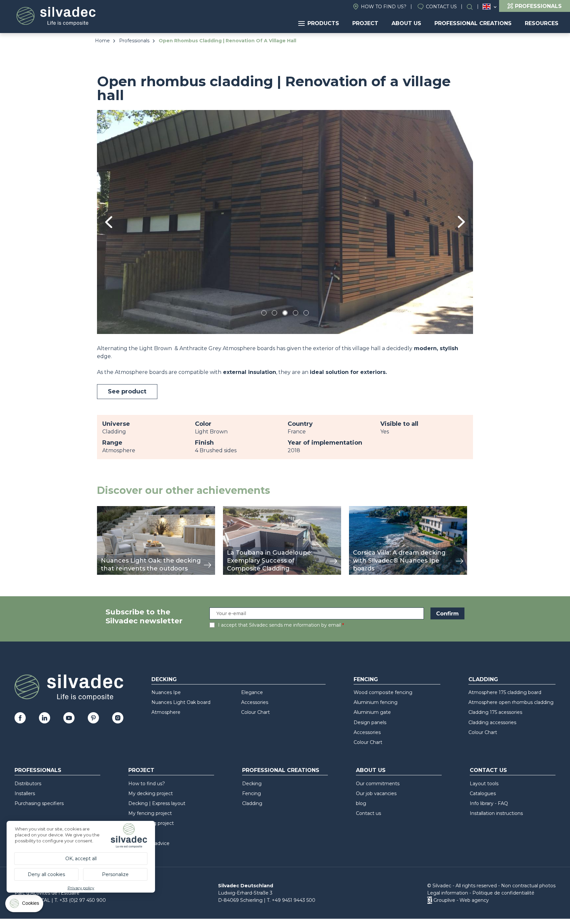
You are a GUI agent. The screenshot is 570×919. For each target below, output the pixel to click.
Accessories (254, 702)
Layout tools (484, 784)
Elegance (252, 692)
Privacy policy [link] (81, 887)
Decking (164, 679)
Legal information (447, 893)
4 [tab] (295, 314)
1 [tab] (264, 314)
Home (102, 41)
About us (406, 23)
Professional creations (473, 23)
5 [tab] (306, 314)
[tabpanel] (285, 222)
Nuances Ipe (166, 692)
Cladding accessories (492, 722)
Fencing (366, 679)
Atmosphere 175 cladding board (504, 692)
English (487, 7)
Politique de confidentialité (503, 893)
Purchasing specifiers (39, 803)
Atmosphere (165, 712)
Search (473, 7)
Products (323, 23)
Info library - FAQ (489, 803)
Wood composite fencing (383, 692)
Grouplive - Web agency (461, 900)
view (103, 509)
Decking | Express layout (156, 803)
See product (127, 391)
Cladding (483, 679)
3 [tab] (285, 314)
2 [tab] (274, 314)
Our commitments (377, 784)
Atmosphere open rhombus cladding (511, 702)
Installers (25, 793)
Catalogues (483, 793)
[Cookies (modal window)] (24, 905)
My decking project (150, 793)
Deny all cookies (46, 874)
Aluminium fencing (375, 702)
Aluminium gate (372, 712)
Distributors (28, 784)
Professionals (134, 41)
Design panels (370, 722)
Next (461, 222)
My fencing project (150, 813)
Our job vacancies (376, 793)
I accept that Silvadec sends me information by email (279, 625)
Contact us (441, 7)
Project (365, 23)
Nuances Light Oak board (180, 702)
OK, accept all (81, 859)
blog (361, 803)
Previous (108, 222)
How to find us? (383, 7)
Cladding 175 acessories (495, 712)
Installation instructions (496, 813)
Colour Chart (255, 712)
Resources (541, 23)
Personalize (115, 874)
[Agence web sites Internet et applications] (429, 900)
